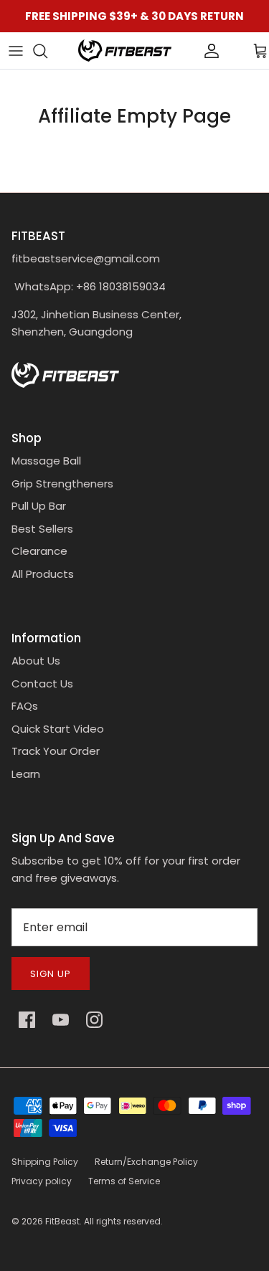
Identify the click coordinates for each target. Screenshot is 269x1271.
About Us (35, 660)
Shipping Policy (44, 1162)
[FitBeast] (124, 50)
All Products (42, 573)
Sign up (50, 974)
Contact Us (42, 683)
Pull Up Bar (38, 505)
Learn (25, 773)
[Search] (47, 51)
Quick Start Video (57, 728)
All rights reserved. (123, 1221)
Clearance (39, 550)
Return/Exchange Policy (146, 1162)
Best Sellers (42, 528)
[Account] (187, 51)
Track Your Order (55, 750)
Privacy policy (41, 1181)
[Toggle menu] (16, 51)
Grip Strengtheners (62, 483)
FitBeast (62, 1221)
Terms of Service (124, 1181)
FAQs (24, 705)
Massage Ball (46, 460)
